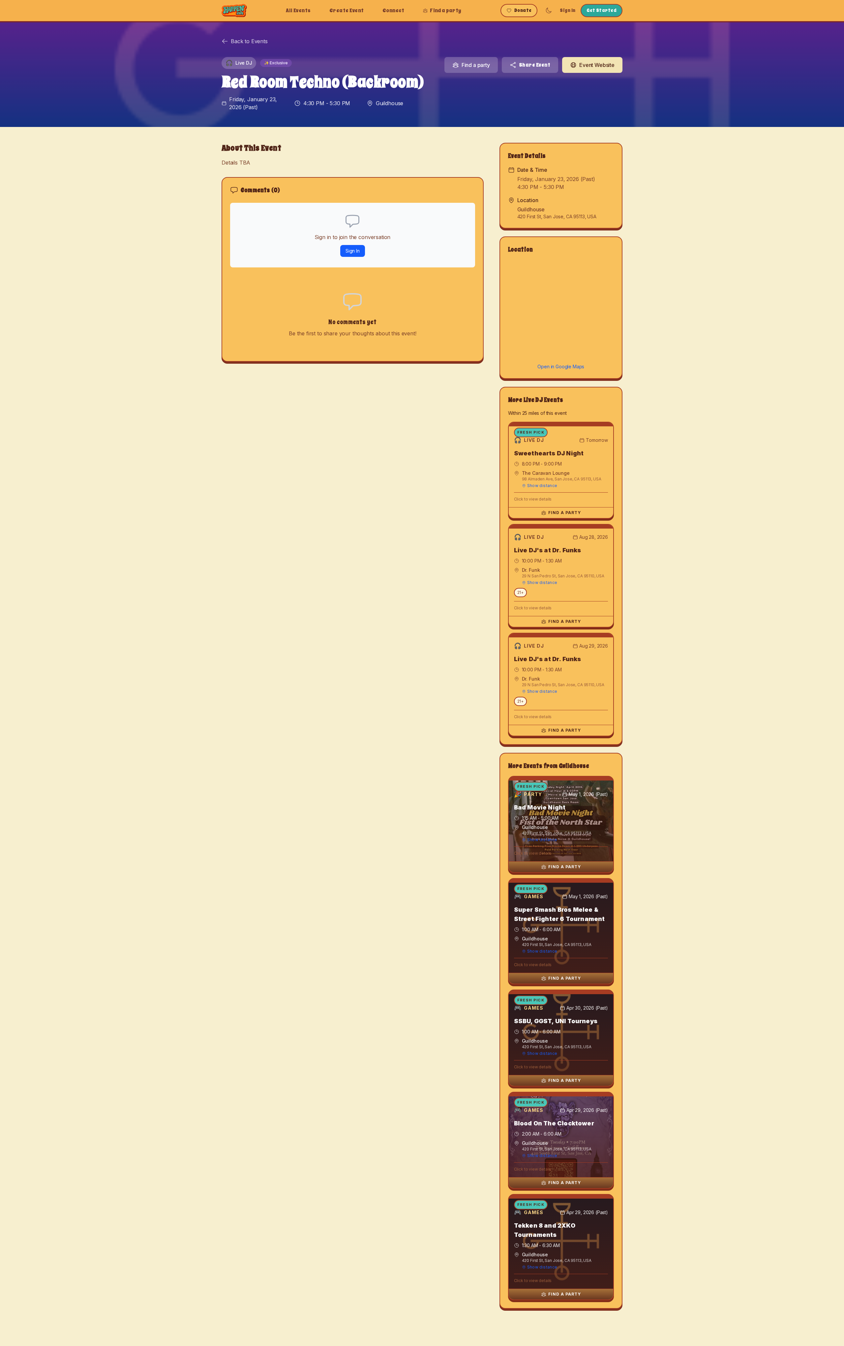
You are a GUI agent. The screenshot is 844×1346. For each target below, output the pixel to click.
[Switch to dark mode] (549, 10)
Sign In (567, 10)
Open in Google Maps (560, 366)
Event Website (597, 65)
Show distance (542, 485)
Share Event (534, 65)
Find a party (446, 10)
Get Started (602, 10)
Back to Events (249, 41)
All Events (298, 10)
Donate (523, 10)
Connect (393, 10)
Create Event (346, 10)
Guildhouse (389, 103)
